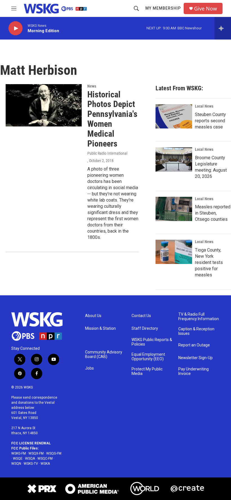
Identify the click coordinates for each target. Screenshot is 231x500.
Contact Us (141, 316)
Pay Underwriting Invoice (193, 371)
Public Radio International (107, 153)
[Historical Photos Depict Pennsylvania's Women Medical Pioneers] (44, 105)
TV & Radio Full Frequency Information (198, 316)
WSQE (18, 458)
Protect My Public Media (147, 371)
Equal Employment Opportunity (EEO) (148, 356)
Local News (204, 106)
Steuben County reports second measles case (210, 121)
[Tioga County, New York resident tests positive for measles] (174, 252)
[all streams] (222, 28)
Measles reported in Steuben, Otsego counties (212, 213)
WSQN (16, 464)
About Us (93, 316)
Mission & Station (100, 328)
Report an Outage (194, 345)
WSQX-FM (36, 453)
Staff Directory (145, 328)
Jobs (89, 368)
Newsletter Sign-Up (195, 358)
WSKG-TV (31, 464)
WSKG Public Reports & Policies (152, 342)
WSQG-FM (53, 453)
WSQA (30, 458)
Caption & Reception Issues (196, 331)
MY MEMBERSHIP (163, 8)
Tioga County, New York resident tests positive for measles (209, 262)
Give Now (205, 9)
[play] (15, 28)
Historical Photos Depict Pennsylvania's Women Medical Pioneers (112, 119)
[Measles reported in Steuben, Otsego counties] (174, 209)
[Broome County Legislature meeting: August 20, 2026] (174, 159)
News (91, 86)
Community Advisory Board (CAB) (103, 354)
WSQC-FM (45, 458)
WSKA (45, 464)
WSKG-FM (18, 453)
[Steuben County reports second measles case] (174, 116)
